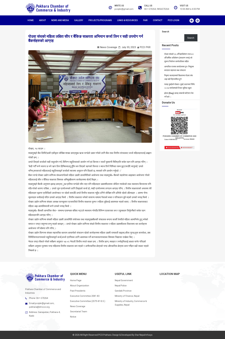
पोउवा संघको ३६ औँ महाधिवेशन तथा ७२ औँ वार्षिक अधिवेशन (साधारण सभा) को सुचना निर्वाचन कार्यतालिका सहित (179, 58)
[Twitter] (197, 20)
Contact (157, 20)
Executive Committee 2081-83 (84, 296)
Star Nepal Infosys (143, 335)
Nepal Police (121, 285)
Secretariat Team (78, 311)
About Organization (79, 285)
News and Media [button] (60, 20)
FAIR (145, 20)
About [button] (42, 20)
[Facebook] (191, 20)
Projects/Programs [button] (100, 20)
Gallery (78, 20)
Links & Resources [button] (127, 20)
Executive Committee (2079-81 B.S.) (87, 301)
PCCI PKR (145, 47)
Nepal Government (124, 280)
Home (31, 20)
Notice (73, 316)
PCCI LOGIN (173, 20)
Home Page (75, 280)
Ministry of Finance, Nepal (127, 296)
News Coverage (108, 47)
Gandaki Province (123, 291)
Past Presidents (77, 291)
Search (165, 31)
